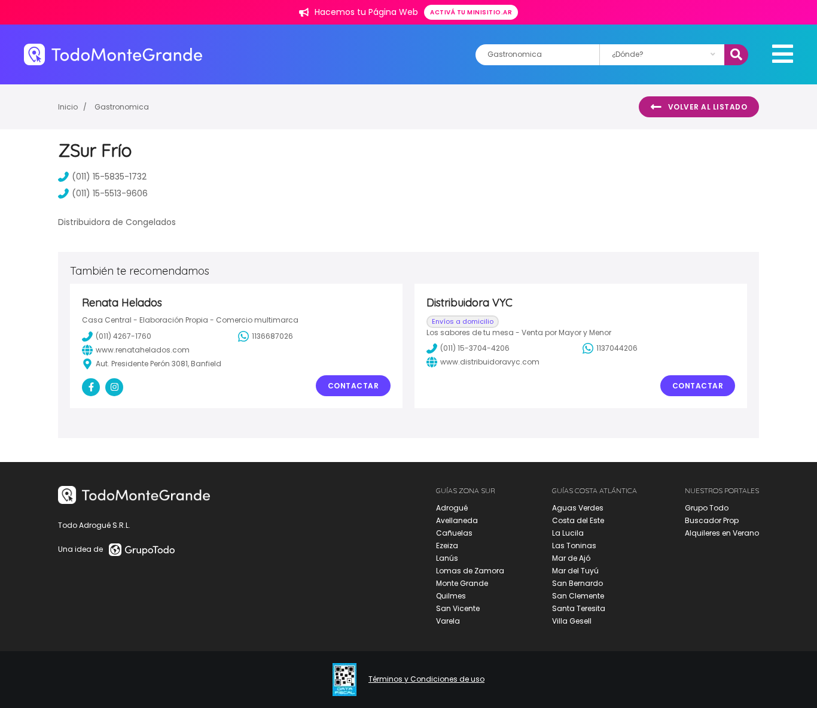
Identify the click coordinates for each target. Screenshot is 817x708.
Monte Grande (462, 583)
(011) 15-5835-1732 (109, 176)
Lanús (447, 558)
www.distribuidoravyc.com (489, 362)
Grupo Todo (706, 508)
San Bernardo (577, 583)
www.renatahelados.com (143, 350)
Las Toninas (574, 545)
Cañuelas (454, 533)
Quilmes (451, 596)
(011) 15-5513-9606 (110, 193)
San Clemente (578, 596)
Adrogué (452, 508)
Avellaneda (457, 520)
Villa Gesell (572, 621)
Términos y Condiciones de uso (426, 679)
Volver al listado (708, 107)
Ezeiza (447, 545)
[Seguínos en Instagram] (114, 387)
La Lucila (568, 533)
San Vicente (458, 608)
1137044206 (617, 348)
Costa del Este (578, 520)
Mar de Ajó (571, 558)
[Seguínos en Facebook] (91, 387)
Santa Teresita (578, 608)
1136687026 (272, 336)
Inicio (68, 107)
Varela (448, 621)
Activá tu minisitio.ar (471, 12)
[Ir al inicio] (113, 54)
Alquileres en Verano (722, 533)
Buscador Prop (712, 520)
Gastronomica (121, 107)
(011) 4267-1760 (123, 336)
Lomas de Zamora (470, 571)
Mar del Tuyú (575, 571)
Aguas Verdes (577, 508)
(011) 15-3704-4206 (475, 348)
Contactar (353, 386)
